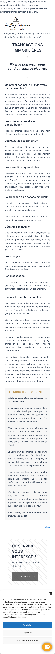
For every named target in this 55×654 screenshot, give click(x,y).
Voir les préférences (27, 640)
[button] (50, 594)
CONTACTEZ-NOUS (25, 576)
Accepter (27, 625)
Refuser (28, 632)
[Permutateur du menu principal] (49, 23)
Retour (47, 527)
